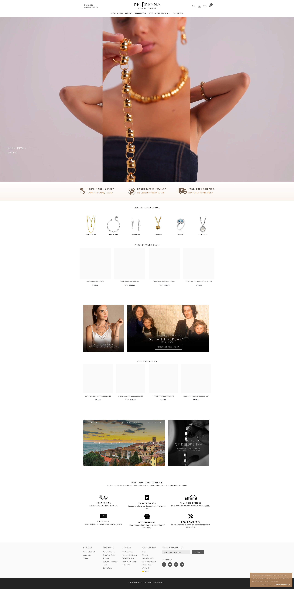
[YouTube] (182, 564)
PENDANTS (202, 234)
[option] (91, 225)
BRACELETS (113, 234)
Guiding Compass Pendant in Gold (98, 396)
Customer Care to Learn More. (176, 485)
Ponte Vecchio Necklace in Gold (130, 396)
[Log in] (199, 6)
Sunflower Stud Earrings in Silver (196, 396)
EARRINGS (136, 234)
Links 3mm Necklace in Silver (164, 281)
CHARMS (158, 234)
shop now (12, 152)
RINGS (180, 234)
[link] (147, 191)
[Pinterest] (176, 564)
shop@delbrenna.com (91, 7)
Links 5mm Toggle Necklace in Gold (198, 281)
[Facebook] (164, 564)
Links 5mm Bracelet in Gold (163, 396)
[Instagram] (170, 564)
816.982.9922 (88, 5)
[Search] (185, 6)
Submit (197, 552)
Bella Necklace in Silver (130, 281)
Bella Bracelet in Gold (95, 281)
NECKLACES (91, 234)
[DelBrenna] (91, 224)
